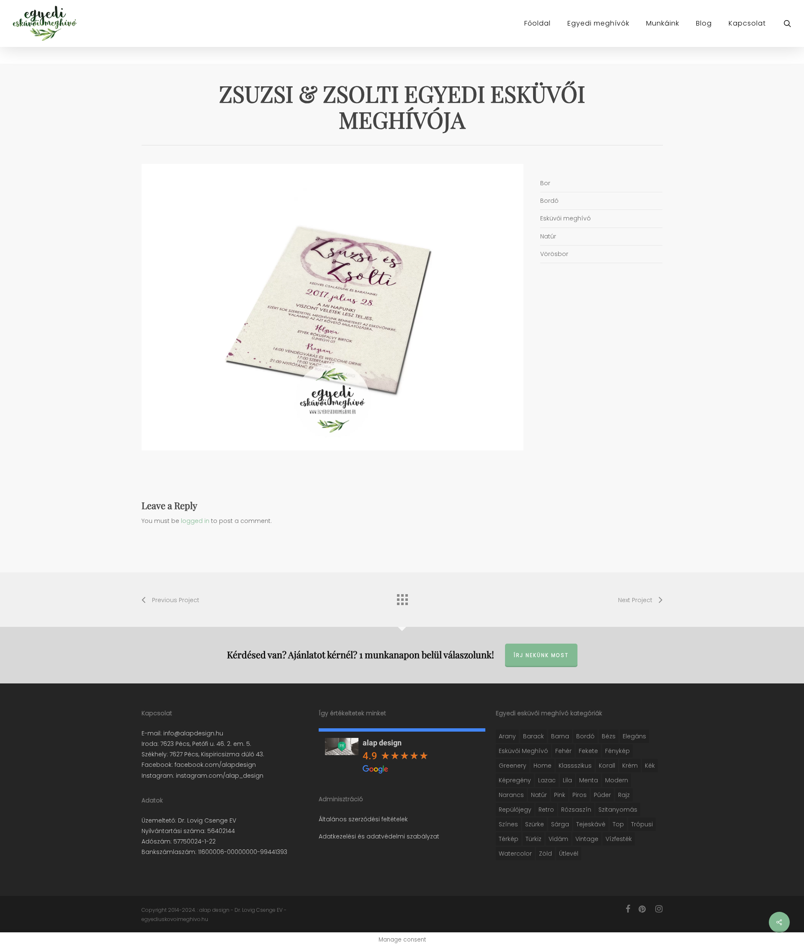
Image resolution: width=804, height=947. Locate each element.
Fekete (588, 751)
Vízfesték (619, 839)
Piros (579, 795)
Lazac (547, 780)
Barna (560, 736)
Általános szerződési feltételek (363, 819)
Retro (546, 809)
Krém (630, 765)
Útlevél (568, 853)
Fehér (563, 751)
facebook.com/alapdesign (214, 765)
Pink (559, 795)
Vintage (586, 839)
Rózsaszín (576, 809)
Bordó (585, 736)
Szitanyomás (617, 809)
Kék (650, 765)
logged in (195, 521)
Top (618, 824)
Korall (607, 765)
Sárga (560, 824)
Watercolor (515, 853)
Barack (533, 736)
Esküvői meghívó (523, 751)
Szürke (534, 824)
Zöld (545, 853)
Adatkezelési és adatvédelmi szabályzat (379, 836)
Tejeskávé (591, 824)
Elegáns (634, 736)
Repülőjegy (515, 809)
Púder (602, 795)
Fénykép (617, 751)
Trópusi (642, 824)
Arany (507, 736)
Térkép (508, 839)
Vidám (558, 839)
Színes (508, 824)
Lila (567, 780)
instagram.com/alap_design (218, 775)
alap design (382, 742)
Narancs (511, 795)
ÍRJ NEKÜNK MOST (541, 655)
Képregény (515, 780)
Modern (616, 780)
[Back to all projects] (402, 597)
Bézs (609, 736)
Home (542, 765)
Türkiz (533, 839)
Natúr (539, 795)
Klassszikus (575, 765)
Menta (588, 780)
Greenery (512, 765)
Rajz (624, 795)
